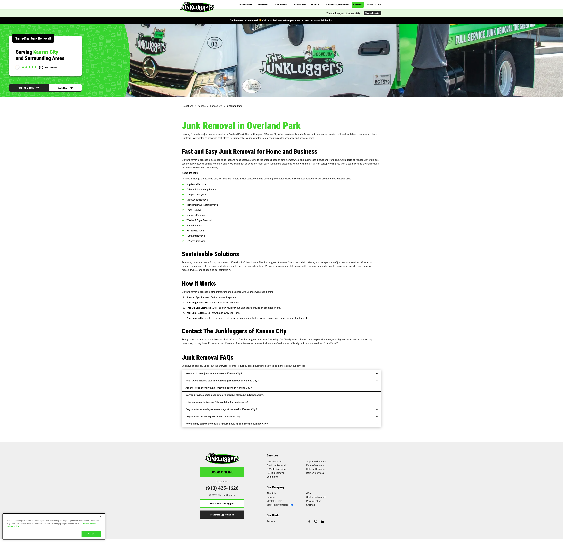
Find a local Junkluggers (222, 503)
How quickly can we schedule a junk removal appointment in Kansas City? (226, 423)
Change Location (372, 13)
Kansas (202, 105)
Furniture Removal (276, 465)
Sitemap (310, 504)
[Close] (100, 516)
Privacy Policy (313, 501)
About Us (271, 493)
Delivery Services (315, 472)
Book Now (63, 87)
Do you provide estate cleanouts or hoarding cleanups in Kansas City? (224, 395)
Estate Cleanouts (315, 465)
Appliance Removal (316, 461)
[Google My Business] (322, 521)
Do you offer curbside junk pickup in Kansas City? (213, 416)
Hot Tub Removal (276, 472)
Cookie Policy (13, 526)
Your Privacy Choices (277, 504)
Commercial (273, 476)
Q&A (308, 493)
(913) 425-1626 (26, 87)
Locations (188, 105)
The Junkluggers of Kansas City (343, 13)
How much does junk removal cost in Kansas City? (213, 373)
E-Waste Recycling (276, 469)
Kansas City (216, 105)
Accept (91, 533)
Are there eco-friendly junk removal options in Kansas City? (218, 388)
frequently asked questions (250, 365)
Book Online (222, 472)
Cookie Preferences (88, 523)
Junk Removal (274, 461)
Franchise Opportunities (222, 514)
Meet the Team (274, 501)
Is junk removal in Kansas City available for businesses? (216, 402)
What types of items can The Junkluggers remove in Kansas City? (222, 380)
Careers (270, 497)
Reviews (271, 521)
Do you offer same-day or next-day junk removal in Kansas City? (221, 409)
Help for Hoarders (315, 469)
